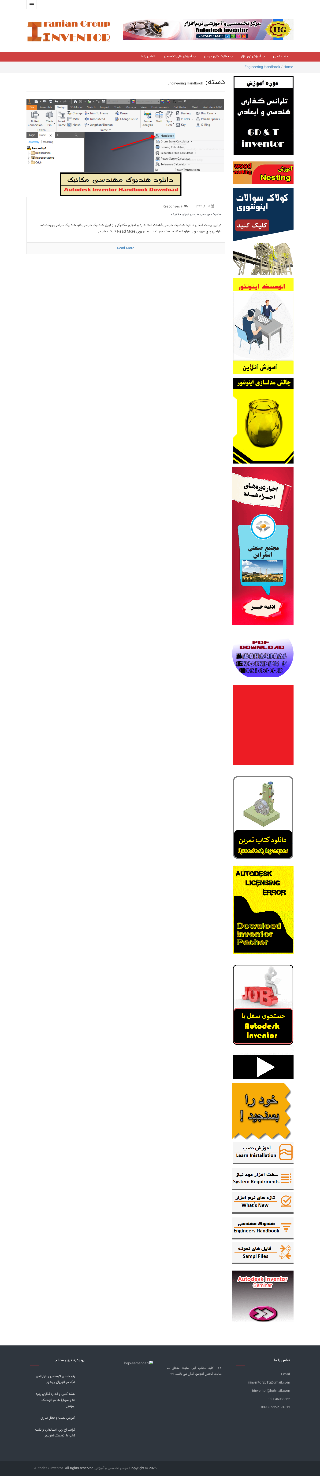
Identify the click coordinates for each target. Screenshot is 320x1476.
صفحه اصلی (281, 56)
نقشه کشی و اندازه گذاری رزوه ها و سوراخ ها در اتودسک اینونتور (55, 1400)
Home (288, 67)
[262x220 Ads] (263, 1294)
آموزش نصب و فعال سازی (58, 1418)
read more (125, 248)
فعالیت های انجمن (216, 56)
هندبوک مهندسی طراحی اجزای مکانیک (196, 214)
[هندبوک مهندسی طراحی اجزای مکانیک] (125, 147)
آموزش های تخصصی (178, 56)
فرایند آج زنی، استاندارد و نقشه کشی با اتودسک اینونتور (55, 1432)
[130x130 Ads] (263, 1067)
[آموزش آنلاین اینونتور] (263, 328)
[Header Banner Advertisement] (208, 28)
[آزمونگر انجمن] (263, 1110)
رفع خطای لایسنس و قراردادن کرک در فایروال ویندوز (55, 1379)
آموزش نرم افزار (251, 56)
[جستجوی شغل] (263, 1007)
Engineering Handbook (262, 67)
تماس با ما (148, 56)
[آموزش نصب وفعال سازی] (263, 1154)
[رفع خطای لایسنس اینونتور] (263, 818)
